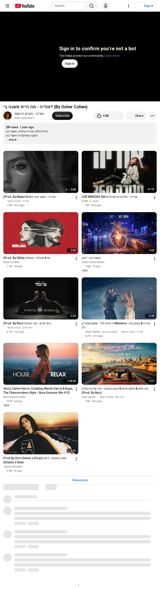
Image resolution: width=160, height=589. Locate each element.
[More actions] (152, 116)
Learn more (112, 55)
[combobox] (69, 5)
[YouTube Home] (24, 6)
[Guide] (7, 5)
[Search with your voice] (105, 6)
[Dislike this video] (118, 116)
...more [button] (11, 139)
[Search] (91, 6)
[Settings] (128, 5)
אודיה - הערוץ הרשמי (29, 114)
